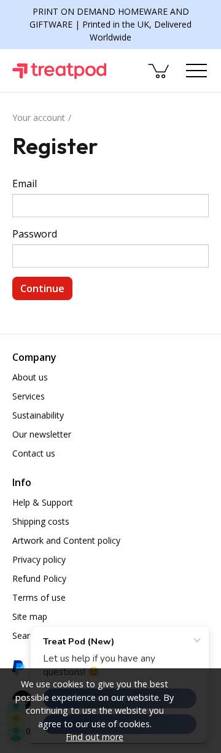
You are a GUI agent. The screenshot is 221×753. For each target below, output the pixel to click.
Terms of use (39, 597)
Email (24, 183)
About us (30, 377)
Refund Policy (39, 578)
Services (28, 396)
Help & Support (42, 502)
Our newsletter (41, 434)
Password (34, 234)
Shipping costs (40, 521)
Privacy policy (39, 559)
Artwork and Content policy (66, 540)
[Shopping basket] (159, 70)
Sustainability (38, 415)
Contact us (33, 453)
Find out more (94, 737)
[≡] (196, 70)
